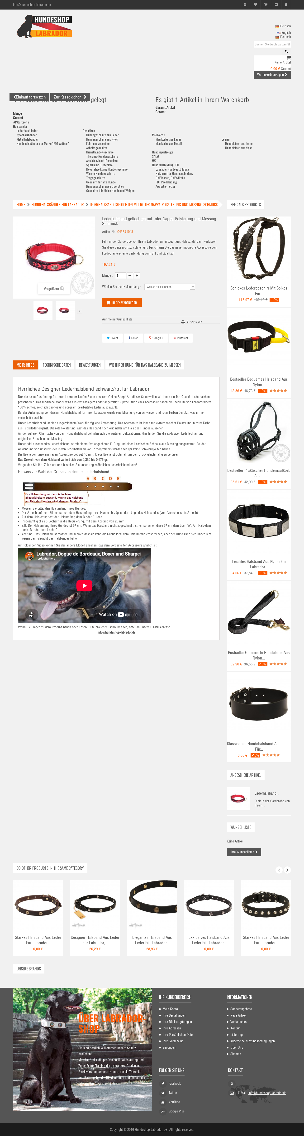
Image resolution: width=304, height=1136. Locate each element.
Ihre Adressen (172, 1028)
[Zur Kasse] (276, 4)
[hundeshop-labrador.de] (57, 26)
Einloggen (169, 1047)
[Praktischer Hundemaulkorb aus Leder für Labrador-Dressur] (259, 430)
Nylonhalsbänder (27, 134)
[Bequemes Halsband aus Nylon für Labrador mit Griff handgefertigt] (259, 339)
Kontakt (235, 1028)
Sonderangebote (241, 1009)
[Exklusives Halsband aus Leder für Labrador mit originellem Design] (209, 905)
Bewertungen (90, 365)
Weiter (79, 311)
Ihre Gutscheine (173, 1041)
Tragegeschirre (95, 177)
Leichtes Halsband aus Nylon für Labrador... (259, 564)
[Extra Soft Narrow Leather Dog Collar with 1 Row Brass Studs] (152, 905)
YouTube (174, 1102)
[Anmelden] (286, 4)
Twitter (173, 1093)
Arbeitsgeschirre (96, 147)
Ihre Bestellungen (174, 1015)
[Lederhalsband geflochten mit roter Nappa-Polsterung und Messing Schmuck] (42, 310)
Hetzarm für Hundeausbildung (174, 173)
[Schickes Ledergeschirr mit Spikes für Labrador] (259, 248)
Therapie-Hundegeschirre (102, 156)
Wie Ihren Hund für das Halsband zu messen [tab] (145, 365)
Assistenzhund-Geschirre (102, 160)
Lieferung (236, 1035)
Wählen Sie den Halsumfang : (122, 287)
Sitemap (235, 1054)
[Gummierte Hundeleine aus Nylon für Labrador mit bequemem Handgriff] (259, 613)
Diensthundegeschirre (100, 151)
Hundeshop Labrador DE (151, 1129)
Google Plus (177, 1111)
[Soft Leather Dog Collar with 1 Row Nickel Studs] (95, 905)
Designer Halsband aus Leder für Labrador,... (95, 940)
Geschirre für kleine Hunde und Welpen (110, 190)
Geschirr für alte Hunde (101, 181)
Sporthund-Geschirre (99, 164)
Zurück (29, 311)
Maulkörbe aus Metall (169, 143)
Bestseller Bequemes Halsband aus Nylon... (259, 382)
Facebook (175, 1083)
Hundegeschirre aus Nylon (102, 139)
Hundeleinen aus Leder (239, 143)
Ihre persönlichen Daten (178, 1035)
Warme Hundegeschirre (100, 173)
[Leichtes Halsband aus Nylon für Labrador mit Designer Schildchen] (259, 522)
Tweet (114, 338)
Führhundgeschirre (97, 143)
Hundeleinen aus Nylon (238, 147)
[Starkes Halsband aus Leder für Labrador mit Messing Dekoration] (38, 905)
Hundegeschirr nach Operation (105, 186)
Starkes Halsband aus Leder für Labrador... (38, 940)
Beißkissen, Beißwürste (170, 177)
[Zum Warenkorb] (288, 58)
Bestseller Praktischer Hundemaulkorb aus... (258, 473)
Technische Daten (57, 365)
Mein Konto (170, 1009)
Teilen (134, 338)
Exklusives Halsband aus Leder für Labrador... (209, 940)
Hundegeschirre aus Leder (102, 134)
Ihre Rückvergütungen (177, 1022)
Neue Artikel (238, 1015)
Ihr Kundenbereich (175, 997)
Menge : (107, 275)
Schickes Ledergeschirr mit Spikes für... (258, 290)
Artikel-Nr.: (109, 232)
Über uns (236, 1047)
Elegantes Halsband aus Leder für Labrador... (152, 940)
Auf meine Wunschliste (117, 319)
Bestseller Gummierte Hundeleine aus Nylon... (259, 655)
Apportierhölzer (165, 186)
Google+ (157, 338)
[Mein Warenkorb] (266, 4)
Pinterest (182, 338)
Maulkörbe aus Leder (168, 139)
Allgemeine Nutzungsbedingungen (252, 1041)
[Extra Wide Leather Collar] (259, 704)
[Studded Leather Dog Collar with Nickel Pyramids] (266, 905)
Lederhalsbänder (27, 130)
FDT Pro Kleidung (166, 181)
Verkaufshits (238, 1022)
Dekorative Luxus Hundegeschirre (107, 169)
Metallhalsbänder (27, 139)
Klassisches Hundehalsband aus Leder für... (259, 746)
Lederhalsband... (267, 793)
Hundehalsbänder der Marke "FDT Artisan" (43, 143)
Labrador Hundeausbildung (172, 169)
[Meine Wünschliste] (255, 4)
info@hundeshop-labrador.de (267, 1093)
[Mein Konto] (245, 4)
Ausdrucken (194, 322)
